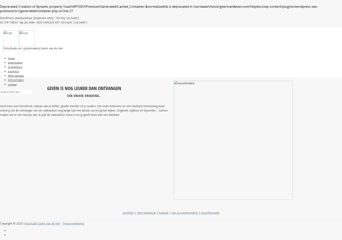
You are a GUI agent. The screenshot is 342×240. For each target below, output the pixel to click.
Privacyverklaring (73, 223)
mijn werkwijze (146, 213)
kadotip (164, 213)
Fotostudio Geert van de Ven (41, 223)
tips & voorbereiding (185, 213)
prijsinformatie (210, 213)
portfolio (128, 213)
